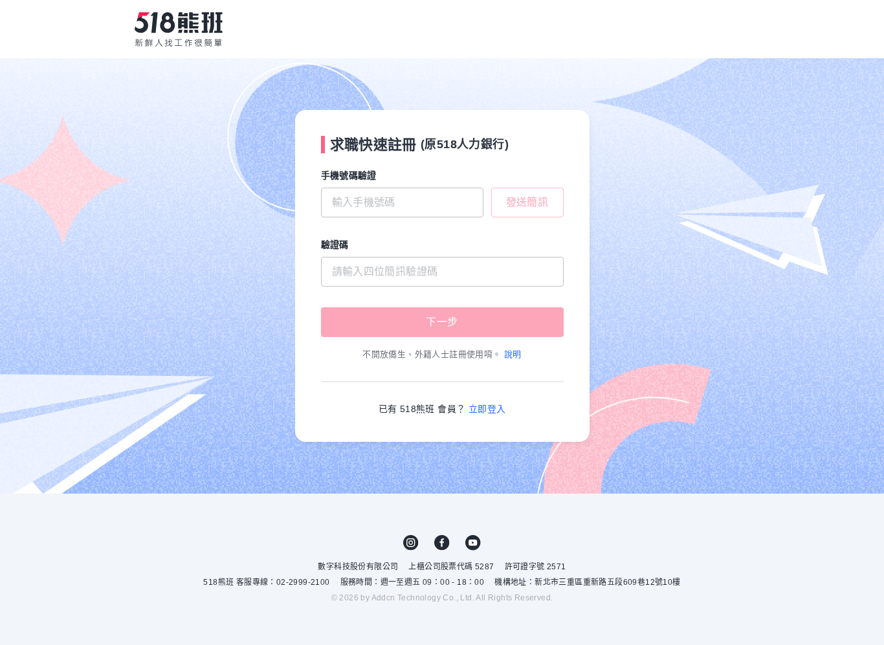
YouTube (473, 543)
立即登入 (487, 409)
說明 (513, 354)
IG (411, 543)
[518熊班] (178, 29)
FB (442, 543)
